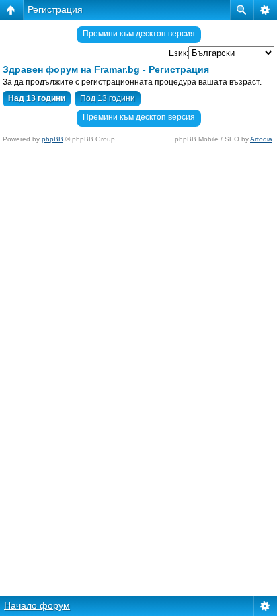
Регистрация (55, 9)
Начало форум (37, 605)
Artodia (261, 139)
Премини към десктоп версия (139, 33)
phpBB (52, 139)
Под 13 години (107, 98)
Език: (178, 53)
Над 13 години (36, 98)
